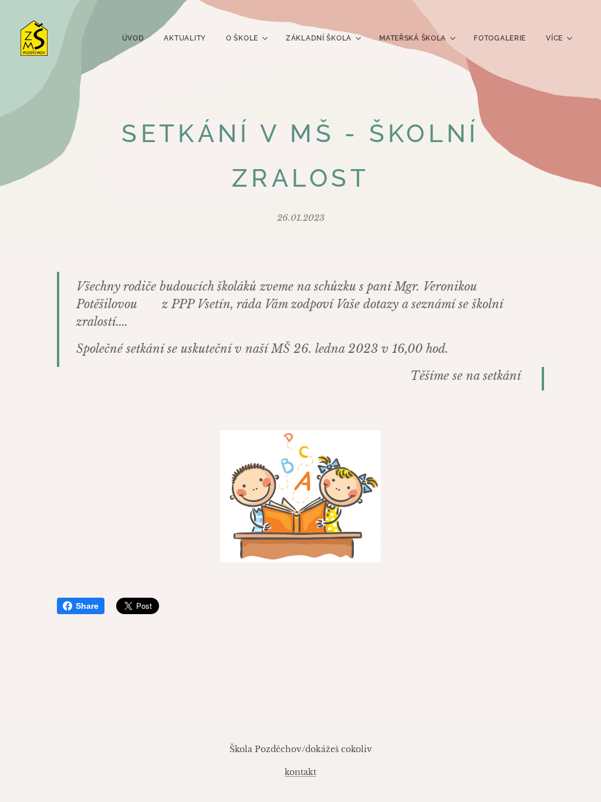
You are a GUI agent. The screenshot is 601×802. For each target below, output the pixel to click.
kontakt (300, 772)
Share (87, 606)
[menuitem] (133, 38)
